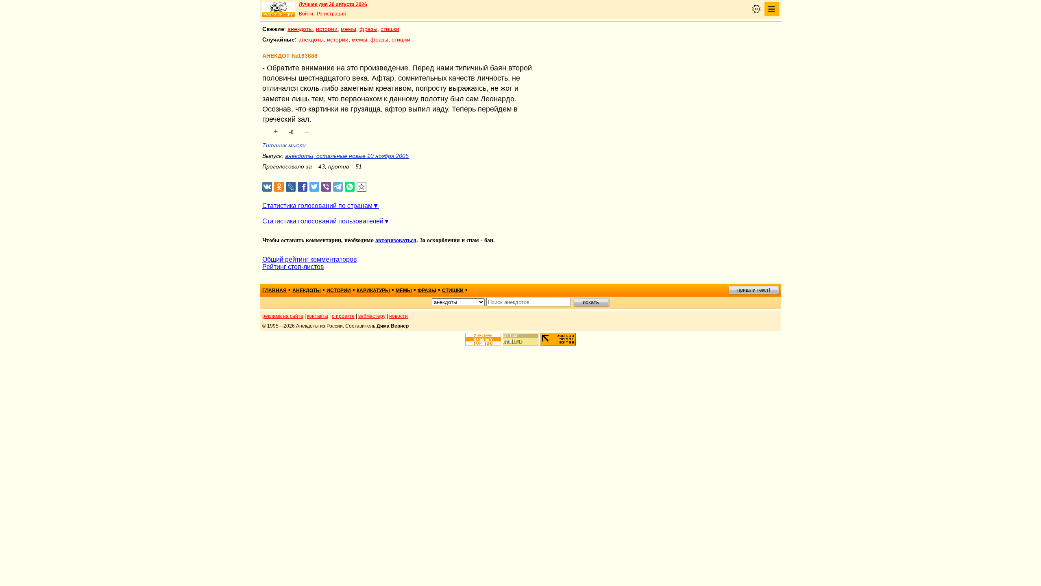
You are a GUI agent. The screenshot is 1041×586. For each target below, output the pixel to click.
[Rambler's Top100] (483, 339)
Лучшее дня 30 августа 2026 (333, 4)
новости (398, 316)
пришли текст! (753, 290)
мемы (348, 29)
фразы (368, 29)
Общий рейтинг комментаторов (309, 259)
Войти (306, 14)
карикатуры (373, 290)
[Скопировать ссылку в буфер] (362, 187)
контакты (317, 316)
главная (274, 290)
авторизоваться (395, 240)
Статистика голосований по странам (317, 205)
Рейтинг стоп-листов (293, 266)
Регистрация (331, 14)
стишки (390, 29)
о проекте (343, 316)
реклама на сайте (282, 316)
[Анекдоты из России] (278, 9)
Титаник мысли (284, 145)
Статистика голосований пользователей (322, 221)
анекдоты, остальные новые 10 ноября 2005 (347, 156)
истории (327, 29)
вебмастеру (371, 316)
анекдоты (300, 29)
